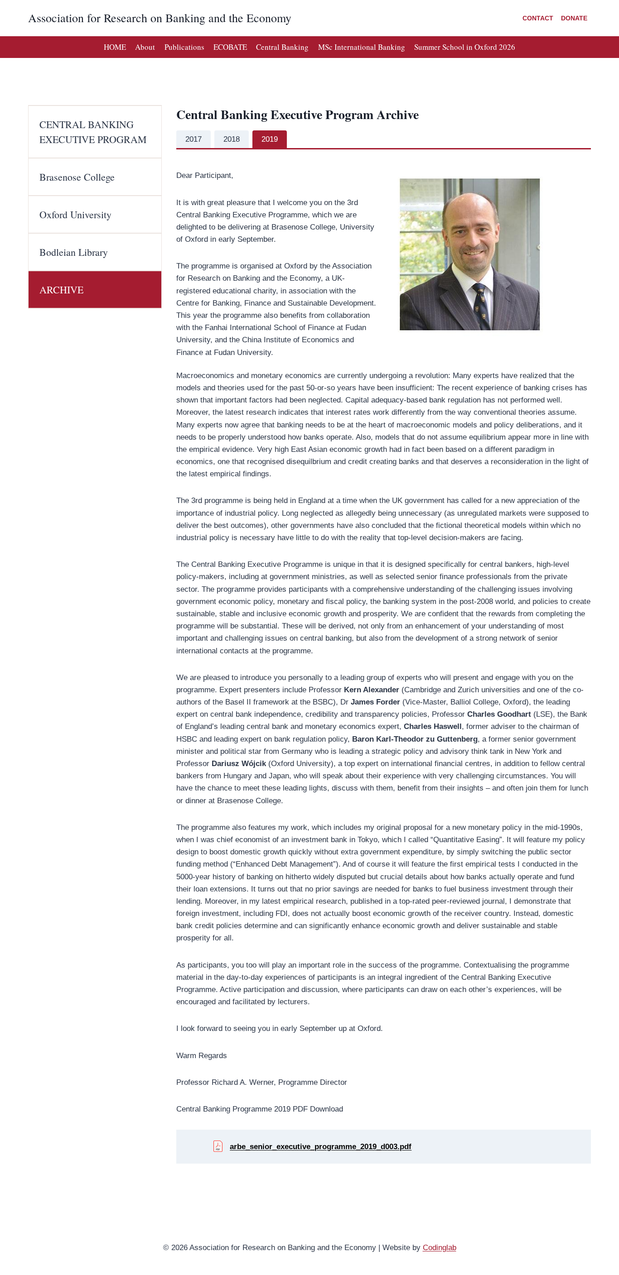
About (145, 47)
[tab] (193, 139)
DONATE (574, 18)
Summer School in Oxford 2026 (464, 47)
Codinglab (439, 1247)
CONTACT (537, 18)
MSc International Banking (361, 47)
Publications (184, 47)
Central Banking (282, 47)
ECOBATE (230, 47)
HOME (115, 47)
